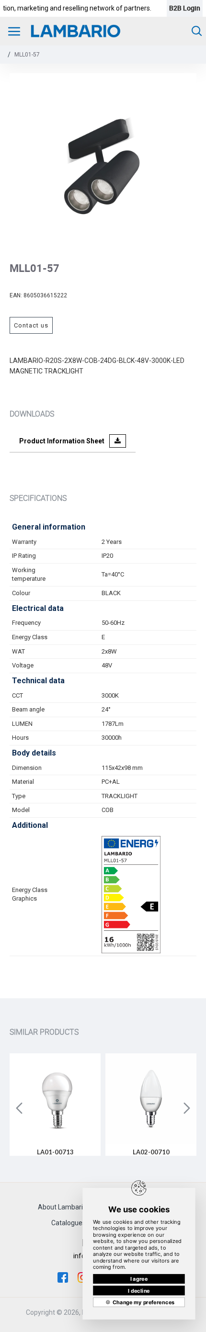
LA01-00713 (55, 1152)
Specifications (38, 498)
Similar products (44, 1032)
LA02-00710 (151, 1152)
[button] (19, 1108)
